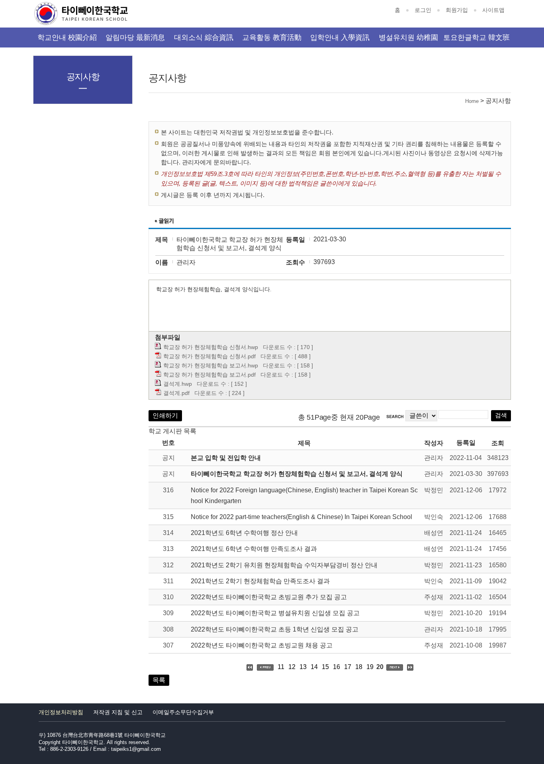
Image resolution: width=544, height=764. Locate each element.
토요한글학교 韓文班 (476, 37)
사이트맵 (493, 10)
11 (281, 666)
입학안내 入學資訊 (340, 37)
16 (336, 666)
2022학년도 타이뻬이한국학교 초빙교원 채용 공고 (262, 645)
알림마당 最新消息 (135, 37)
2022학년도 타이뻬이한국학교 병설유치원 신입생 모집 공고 (275, 613)
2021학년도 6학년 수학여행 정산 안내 (244, 532)
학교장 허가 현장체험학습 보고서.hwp (210, 365)
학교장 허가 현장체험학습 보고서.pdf (209, 374)
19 (370, 666)
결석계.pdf (176, 393)
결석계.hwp (177, 384)
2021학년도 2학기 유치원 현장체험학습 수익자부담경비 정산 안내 (284, 565)
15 (325, 666)
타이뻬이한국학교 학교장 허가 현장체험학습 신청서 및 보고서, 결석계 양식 (297, 473)
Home (472, 101)
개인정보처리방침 (61, 712)
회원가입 (457, 10)
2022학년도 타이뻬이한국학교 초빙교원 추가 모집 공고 (269, 597)
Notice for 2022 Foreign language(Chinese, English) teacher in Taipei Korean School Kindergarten (304, 495)
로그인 (423, 10)
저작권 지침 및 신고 (118, 712)
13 (303, 666)
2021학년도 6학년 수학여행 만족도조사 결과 (254, 548)
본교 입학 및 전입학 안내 (226, 457)
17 (347, 666)
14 (314, 666)
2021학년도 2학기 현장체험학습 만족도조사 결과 (260, 581)
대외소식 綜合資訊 (203, 37)
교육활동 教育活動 (271, 37)
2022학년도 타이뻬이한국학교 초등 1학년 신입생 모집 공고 (274, 629)
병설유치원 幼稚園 (408, 37)
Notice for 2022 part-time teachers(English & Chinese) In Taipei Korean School (301, 516)
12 (291, 666)
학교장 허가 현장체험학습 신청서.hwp (210, 347)
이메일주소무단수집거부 (183, 712)
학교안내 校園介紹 (67, 37)
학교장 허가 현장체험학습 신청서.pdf (209, 356)
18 (358, 666)
